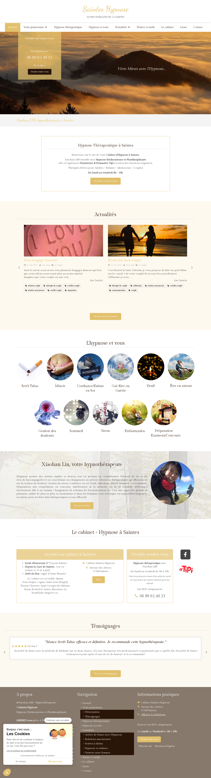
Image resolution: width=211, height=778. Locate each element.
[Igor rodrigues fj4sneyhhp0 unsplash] (63, 240)
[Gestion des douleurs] (47, 412)
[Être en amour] (181, 366)
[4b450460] (147, 240)
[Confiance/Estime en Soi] (90, 366)
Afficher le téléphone (153, 714)
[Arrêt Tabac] (29, 366)
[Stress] (105, 412)
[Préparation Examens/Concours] (164, 412)
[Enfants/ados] (135, 412)
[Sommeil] (76, 412)
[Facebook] (185, 554)
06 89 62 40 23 (39, 57)
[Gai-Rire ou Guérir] (120, 366)
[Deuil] (150, 366)
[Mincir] (60, 366)
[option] (63, 259)
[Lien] (186, 569)
